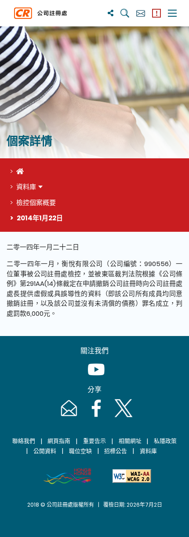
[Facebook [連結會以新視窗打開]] (95, 416)
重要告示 (94, 441)
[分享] (110, 13)
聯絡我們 (23, 441)
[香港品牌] (67, 476)
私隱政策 (165, 441)
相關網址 (130, 441)
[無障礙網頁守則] (132, 476)
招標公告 (115, 451)
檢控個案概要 (36, 202)
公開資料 (44, 451)
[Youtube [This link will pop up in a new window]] (94, 378)
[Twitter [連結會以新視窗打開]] (121, 416)
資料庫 (26, 186)
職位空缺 (80, 451)
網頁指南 (58, 441)
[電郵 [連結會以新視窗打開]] (68, 416)
